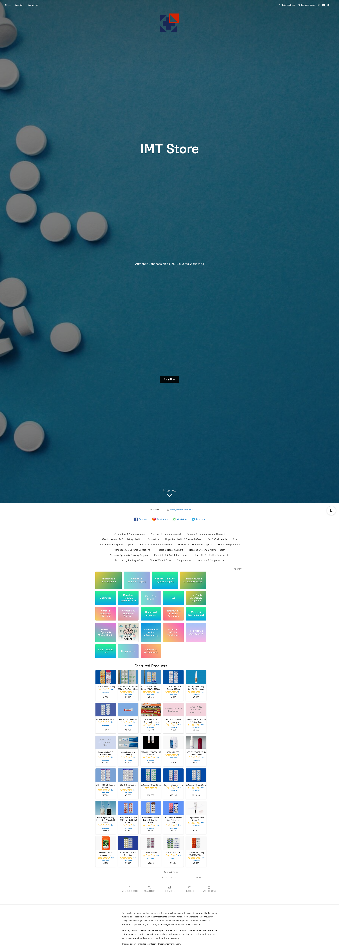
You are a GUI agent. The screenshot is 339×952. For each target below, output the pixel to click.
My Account (149, 891)
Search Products (130, 891)
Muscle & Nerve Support (170, 549)
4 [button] (166, 877)
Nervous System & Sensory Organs (129, 555)
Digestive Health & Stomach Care (183, 539)
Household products (229, 544)
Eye (235, 539)
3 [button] (162, 877)
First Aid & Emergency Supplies (116, 544)
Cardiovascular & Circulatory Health (121, 539)
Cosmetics (153, 539)
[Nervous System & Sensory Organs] (128, 625)
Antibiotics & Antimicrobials (129, 534)
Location (19, 5)
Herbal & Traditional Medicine (156, 544)
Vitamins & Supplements (211, 560)
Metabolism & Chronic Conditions (132, 549)
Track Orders (169, 891)
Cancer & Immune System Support (206, 534)
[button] (200, 877)
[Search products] (331, 510)
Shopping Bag (209, 891)
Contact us (33, 5)
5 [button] (171, 877)
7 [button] (179, 877)
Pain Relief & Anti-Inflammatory (171, 555)
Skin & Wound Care (160, 560)
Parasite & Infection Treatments (212, 555)
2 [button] (158, 877)
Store (8, 5)
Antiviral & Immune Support (166, 534)
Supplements (184, 560)
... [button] (185, 877)
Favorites (189, 891)
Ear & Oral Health (217, 539)
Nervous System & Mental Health (207, 549)
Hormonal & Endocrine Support (195, 544)
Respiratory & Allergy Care (129, 560)
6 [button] (175, 877)
